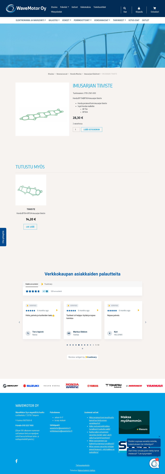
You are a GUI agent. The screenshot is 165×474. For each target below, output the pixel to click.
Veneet (65, 20)
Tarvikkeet (118, 20)
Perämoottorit (82, 20)
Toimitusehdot (99, 7)
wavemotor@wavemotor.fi (60, 428)
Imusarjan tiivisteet (92, 74)
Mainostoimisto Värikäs (86, 470)
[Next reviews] (145, 322)
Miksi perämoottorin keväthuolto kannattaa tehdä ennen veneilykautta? (101, 420)
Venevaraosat (101, 20)
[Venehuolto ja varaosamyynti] (26, 8)
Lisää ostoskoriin (92, 129)
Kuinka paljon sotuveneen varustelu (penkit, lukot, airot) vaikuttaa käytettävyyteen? (100, 435)
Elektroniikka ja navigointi (30, 20)
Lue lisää (30, 227)
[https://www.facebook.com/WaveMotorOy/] (16, 461)
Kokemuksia (85, 7)
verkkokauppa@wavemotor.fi (61, 431)
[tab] (67, 345)
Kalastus (53, 20)
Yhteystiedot (56, 11)
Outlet (145, 20)
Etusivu (54, 7)
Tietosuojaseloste (83, 465)
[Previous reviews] (19, 322)
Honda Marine (76, 74)
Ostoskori (155, 11)
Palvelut (63, 7)
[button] (3, 237)
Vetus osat (134, 20)
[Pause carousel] (82, 348)
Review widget (75, 357)
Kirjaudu (139, 11)
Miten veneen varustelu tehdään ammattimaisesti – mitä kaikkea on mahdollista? (102, 449)
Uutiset (75, 7)
